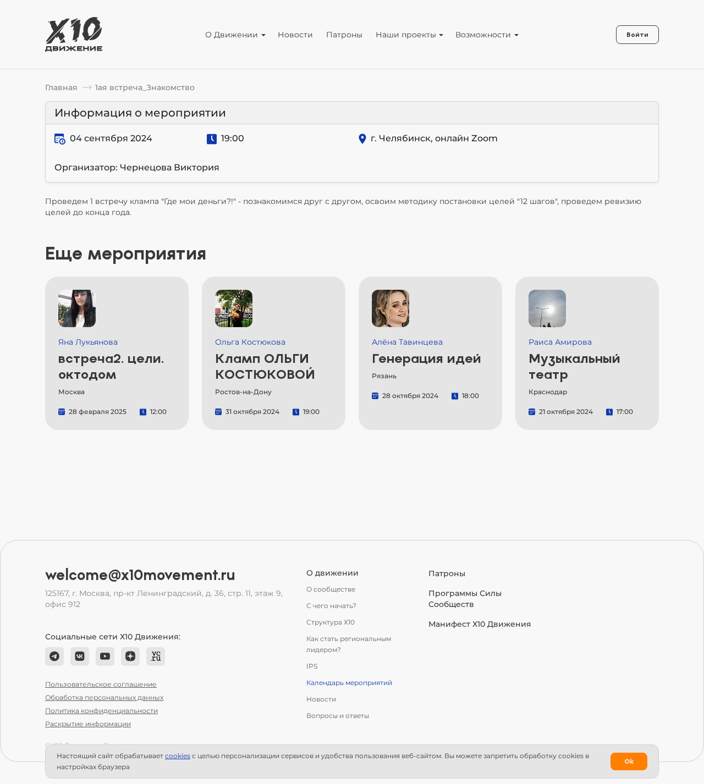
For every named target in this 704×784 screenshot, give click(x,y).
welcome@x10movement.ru (140, 575)
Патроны (344, 35)
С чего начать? (331, 605)
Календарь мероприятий (349, 682)
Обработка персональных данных (104, 697)
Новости (295, 35)
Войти (637, 34)
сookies (177, 756)
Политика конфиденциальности (101, 710)
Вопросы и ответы (337, 715)
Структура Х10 (330, 622)
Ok (629, 761)
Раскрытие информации (88, 724)
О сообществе (330, 589)
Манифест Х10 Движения (479, 624)
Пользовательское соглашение (101, 684)
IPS (311, 666)
